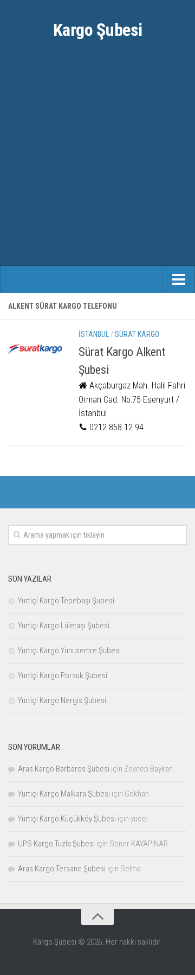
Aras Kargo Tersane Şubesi (62, 869)
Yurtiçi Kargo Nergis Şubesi (62, 700)
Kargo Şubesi (97, 30)
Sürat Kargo (137, 334)
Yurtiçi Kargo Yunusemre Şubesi (69, 650)
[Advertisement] (97, 162)
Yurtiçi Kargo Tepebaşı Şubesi (66, 601)
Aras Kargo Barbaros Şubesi (63, 769)
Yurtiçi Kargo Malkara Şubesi (64, 794)
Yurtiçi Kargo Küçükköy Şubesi (67, 819)
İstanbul (94, 334)
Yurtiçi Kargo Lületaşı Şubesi (63, 625)
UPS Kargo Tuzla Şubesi (56, 844)
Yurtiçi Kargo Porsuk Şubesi (62, 675)
